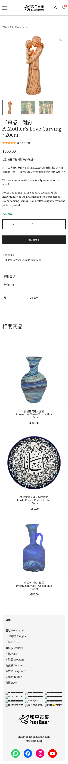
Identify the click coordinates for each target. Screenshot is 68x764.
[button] (60, 40)
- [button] (13, 224)
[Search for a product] (56, 8)
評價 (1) (9, 285)
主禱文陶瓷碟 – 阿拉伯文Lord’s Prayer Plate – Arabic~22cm (34, 500)
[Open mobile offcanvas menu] (4, 8)
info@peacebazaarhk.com (34, 736)
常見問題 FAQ (34, 741)
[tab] (34, 277)
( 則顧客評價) (24, 142)
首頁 (4, 27)
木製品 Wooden (16, 259)
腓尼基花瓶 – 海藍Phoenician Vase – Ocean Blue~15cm (34, 585)
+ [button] (55, 224)
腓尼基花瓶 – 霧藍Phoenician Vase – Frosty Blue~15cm (34, 414)
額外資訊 (9, 276)
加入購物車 (34, 240)
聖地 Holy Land (18, 27)
